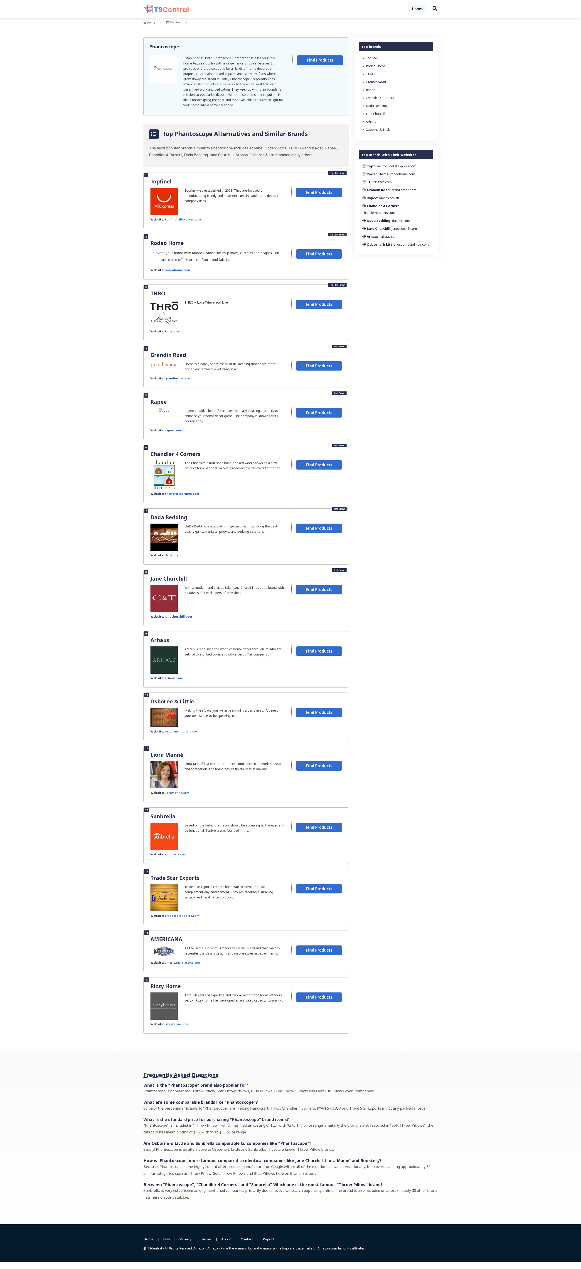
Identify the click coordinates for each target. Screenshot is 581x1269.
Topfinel (161, 181)
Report (268, 1239)
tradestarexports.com (182, 916)
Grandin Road (168, 355)
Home (417, 8)
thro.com (172, 331)
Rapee (158, 401)
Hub (166, 1239)
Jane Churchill (168, 578)
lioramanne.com (177, 793)
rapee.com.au (175, 430)
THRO (157, 293)
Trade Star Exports (174, 877)
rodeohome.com (177, 270)
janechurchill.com (178, 616)
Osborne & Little (172, 701)
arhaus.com (174, 678)
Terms (206, 1239)
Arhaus (159, 640)
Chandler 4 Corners (175, 454)
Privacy (185, 1239)
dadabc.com (174, 555)
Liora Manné (166, 754)
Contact (247, 1239)
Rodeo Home (167, 243)
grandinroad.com (178, 378)
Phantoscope (164, 47)
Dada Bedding (168, 517)
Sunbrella (162, 816)
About (226, 1239)
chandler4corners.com (182, 494)
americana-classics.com (183, 962)
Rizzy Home (165, 986)
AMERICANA (166, 939)
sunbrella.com (176, 854)
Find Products (320, 60)
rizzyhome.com (176, 1024)
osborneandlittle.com (182, 731)
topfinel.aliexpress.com (183, 219)
